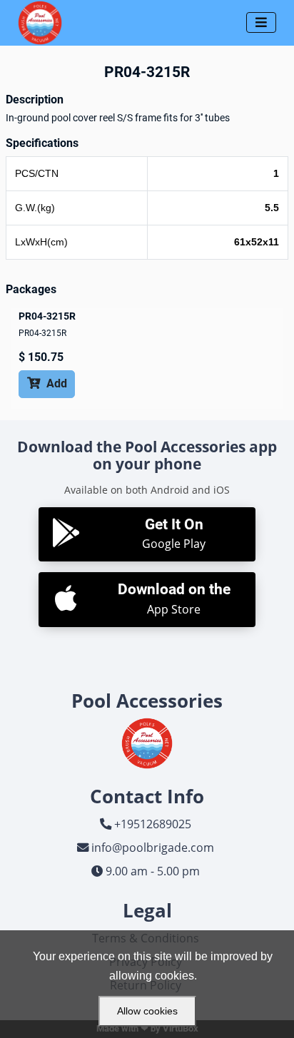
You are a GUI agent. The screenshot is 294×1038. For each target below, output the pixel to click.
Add (47, 383)
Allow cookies (147, 1011)
